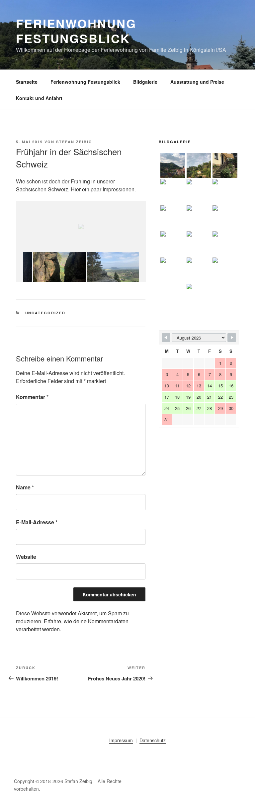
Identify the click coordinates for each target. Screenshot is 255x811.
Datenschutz (152, 740)
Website (26, 556)
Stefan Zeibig (74, 141)
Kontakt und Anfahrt (39, 98)
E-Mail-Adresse (36, 522)
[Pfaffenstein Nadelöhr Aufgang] (57, 267)
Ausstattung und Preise (197, 81)
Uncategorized (45, 312)
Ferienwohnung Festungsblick (76, 31)
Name (25, 487)
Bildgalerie (145, 81)
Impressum (121, 740)
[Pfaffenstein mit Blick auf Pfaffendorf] (111, 267)
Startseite (27, 81)
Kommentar (32, 397)
